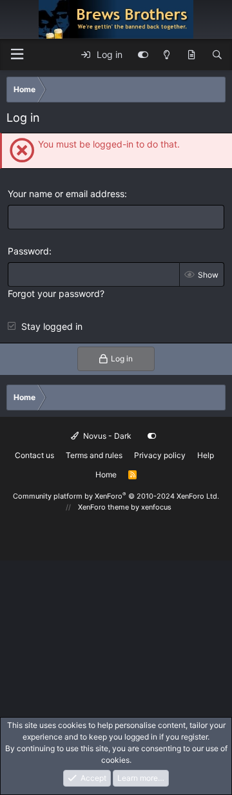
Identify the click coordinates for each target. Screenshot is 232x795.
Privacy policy (160, 455)
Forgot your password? (56, 293)
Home (106, 474)
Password (28, 250)
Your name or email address (66, 193)
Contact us (34, 455)
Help (205, 455)
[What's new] (191, 55)
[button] (17, 54)
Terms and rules (94, 455)
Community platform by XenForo (116, 496)
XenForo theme (103, 507)
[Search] (217, 55)
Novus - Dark (106, 436)
